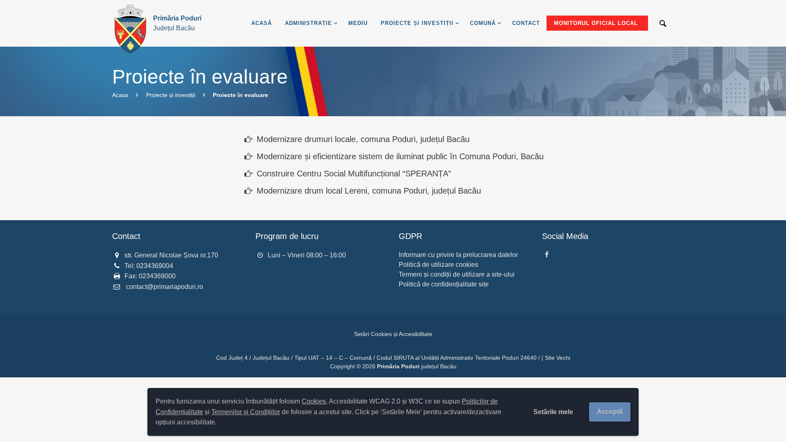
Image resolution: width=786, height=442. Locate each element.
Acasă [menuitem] (261, 23)
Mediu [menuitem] (358, 23)
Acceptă (610, 411)
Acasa (120, 95)
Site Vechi (557, 357)
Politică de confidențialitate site (444, 284)
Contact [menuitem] (526, 23)
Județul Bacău (177, 23)
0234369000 (157, 276)
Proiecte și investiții (170, 95)
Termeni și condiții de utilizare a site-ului (457, 274)
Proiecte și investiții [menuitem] (417, 23)
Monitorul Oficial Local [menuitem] (596, 23)
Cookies (314, 401)
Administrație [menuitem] (308, 23)
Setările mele (553, 411)
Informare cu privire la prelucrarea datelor (458, 254)
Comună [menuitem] (483, 23)
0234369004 (154, 265)
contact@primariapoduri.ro (164, 286)
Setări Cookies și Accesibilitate (393, 334)
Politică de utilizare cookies (438, 264)
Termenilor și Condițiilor (245, 411)
